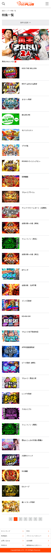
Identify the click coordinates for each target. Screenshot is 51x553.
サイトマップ (5, 531)
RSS (28, 531)
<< (10, 519)
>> (40, 519)
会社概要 (29, 541)
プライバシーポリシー (33, 536)
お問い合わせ (5, 541)
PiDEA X (4, 545)
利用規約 (4, 536)
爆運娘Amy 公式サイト (34, 545)
